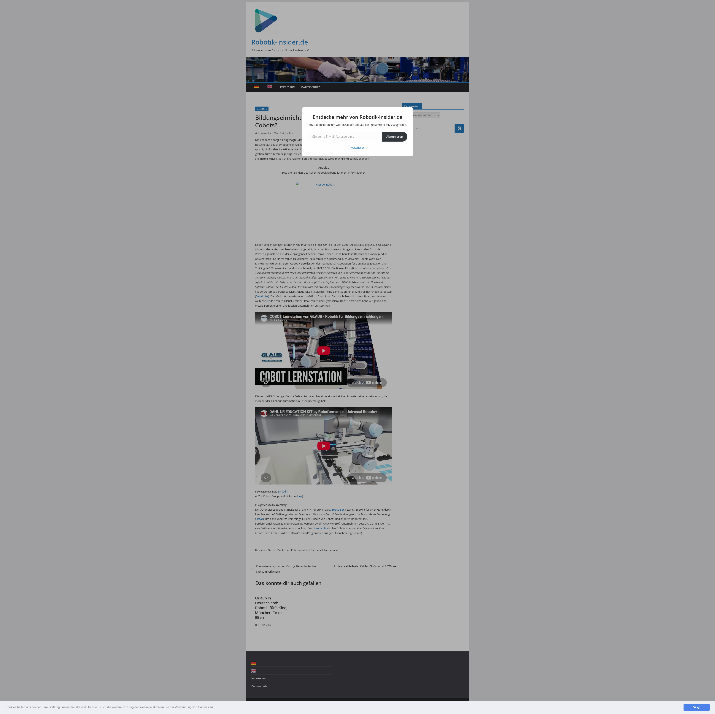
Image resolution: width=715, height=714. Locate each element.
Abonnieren (394, 136)
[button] (214, 707)
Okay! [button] (696, 707)
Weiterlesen (357, 147)
